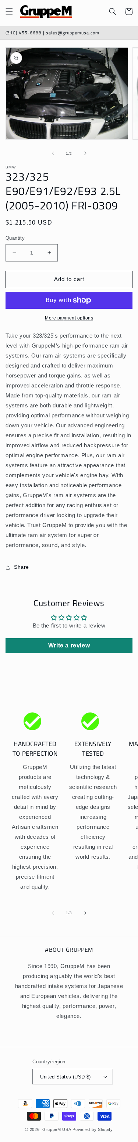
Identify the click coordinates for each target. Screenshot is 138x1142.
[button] (9, 11)
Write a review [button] (69, 645)
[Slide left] (53, 153)
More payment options (69, 318)
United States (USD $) (65, 1077)
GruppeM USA (56, 1129)
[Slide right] (85, 153)
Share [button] (21, 567)
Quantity (15, 238)
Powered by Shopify (92, 1129)
